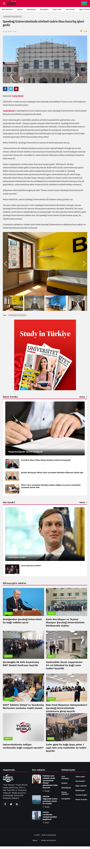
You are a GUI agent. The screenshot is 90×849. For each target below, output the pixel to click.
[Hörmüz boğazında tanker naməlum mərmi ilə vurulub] (36, 799)
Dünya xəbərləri (65, 793)
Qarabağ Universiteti (12, 16)
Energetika (65, 799)
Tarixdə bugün (81, 795)
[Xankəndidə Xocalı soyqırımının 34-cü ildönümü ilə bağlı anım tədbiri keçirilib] (66, 645)
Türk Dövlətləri (65, 777)
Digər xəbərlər (81, 786)
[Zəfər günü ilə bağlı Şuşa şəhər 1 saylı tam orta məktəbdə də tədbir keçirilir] (66, 727)
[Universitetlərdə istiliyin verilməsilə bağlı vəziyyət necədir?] (23, 727)
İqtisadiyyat (66, 788)
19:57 (47, 823)
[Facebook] (5, 804)
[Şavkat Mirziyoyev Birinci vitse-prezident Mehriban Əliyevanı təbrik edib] (12, 476)
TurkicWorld (17, 96)
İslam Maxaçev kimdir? (31, 566)
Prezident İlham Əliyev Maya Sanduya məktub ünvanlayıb (45, 460)
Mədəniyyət (80, 790)
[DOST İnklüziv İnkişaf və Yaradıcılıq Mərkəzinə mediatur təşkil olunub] (23, 688)
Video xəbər (80, 776)
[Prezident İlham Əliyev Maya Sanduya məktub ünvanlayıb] (12, 463)
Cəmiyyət (8, 613)
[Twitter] (11, 804)
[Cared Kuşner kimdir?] (45, 534)
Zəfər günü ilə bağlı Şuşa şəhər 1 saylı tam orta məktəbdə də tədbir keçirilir (66, 747)
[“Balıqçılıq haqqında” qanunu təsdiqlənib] (45, 428)
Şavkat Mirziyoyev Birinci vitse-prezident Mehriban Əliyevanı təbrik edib (52, 472)
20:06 (47, 791)
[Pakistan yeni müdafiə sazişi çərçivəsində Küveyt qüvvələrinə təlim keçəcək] (36, 779)
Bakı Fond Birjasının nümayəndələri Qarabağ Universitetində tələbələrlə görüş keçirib (66, 708)
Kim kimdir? (80, 781)
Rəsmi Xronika (81, 799)
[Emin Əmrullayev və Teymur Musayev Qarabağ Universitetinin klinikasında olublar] (66, 602)
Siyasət (50, 738)
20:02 (47, 807)
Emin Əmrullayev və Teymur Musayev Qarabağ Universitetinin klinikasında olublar (65, 622)
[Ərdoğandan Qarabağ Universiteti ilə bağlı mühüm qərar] (23, 602)
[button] (84, 263)
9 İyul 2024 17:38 (9, 31)
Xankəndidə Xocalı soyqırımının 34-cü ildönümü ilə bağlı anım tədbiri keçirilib (64, 665)
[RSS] (17, 804)
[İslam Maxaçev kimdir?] (12, 569)
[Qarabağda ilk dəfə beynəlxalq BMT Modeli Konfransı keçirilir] (23, 645)
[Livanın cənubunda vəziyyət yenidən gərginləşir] (36, 815)
